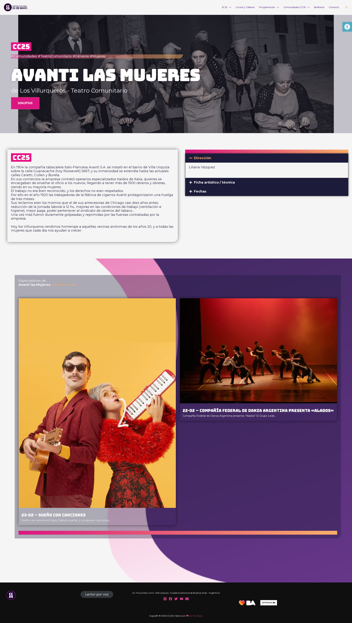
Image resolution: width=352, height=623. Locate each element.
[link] (347, 27)
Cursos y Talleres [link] (245, 7)
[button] (266, 158)
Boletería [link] (319, 7)
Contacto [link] (334, 7)
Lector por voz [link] (97, 594)
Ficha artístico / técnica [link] (214, 182)
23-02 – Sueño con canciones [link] (53, 515)
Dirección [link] (202, 158)
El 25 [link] (224, 7)
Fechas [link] (200, 191)
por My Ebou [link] (196, 615)
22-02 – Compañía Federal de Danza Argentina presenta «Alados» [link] (258, 410)
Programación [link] (267, 7)
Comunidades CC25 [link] (294, 7)
